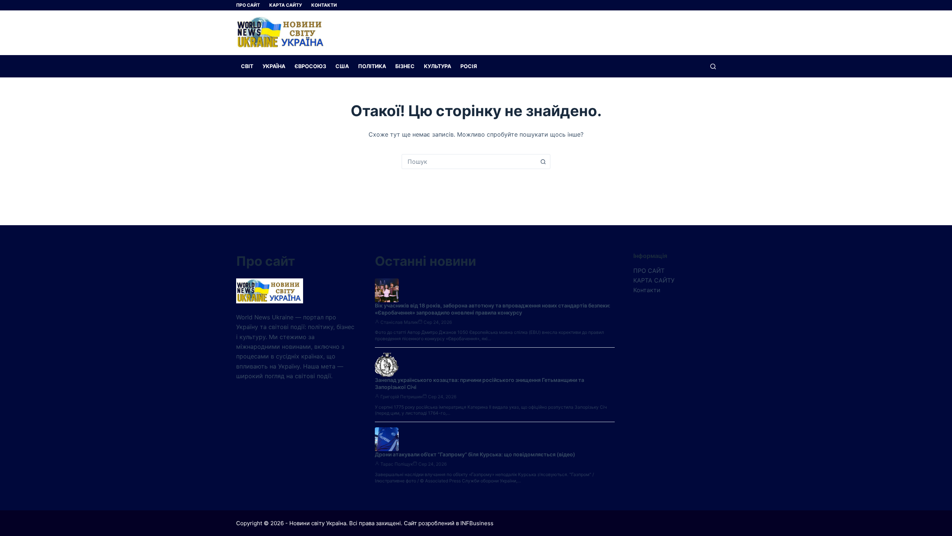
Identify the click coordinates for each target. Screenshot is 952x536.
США (342, 66)
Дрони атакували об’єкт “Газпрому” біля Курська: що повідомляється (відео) (475, 454)
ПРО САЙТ (248, 5)
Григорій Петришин (401, 396)
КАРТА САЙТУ (285, 5)
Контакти (324, 5)
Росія (468, 66)
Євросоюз (310, 66)
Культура (437, 66)
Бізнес (405, 66)
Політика (372, 66)
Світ (247, 66)
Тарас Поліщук (396, 464)
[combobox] (469, 161)
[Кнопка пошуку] (543, 161)
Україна (274, 66)
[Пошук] (713, 66)
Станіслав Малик (399, 322)
